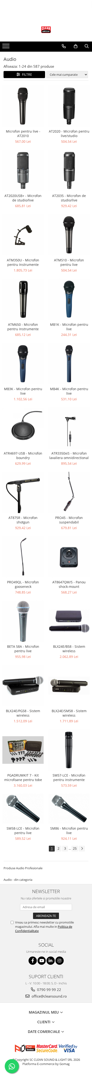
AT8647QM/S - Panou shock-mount (69, 584)
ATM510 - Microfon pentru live (69, 262)
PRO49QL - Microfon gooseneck (23, 584)
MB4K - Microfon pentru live (69, 391)
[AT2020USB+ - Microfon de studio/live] (23, 170)
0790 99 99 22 (48, 989)
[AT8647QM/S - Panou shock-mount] (69, 556)
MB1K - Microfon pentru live (69, 326)
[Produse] (6, 47)
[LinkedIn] (50, 961)
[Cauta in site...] (86, 46)
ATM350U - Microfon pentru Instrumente (23, 262)
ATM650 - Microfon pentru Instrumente (23, 326)
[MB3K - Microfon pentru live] (23, 363)
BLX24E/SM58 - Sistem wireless (69, 713)
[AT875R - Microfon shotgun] (23, 492)
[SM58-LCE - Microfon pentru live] (23, 809)
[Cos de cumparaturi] (76, 46)
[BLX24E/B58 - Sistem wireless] (69, 621)
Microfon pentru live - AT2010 (23, 133)
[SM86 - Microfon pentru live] (69, 809)
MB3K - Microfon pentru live (23, 391)
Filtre (26, 74)
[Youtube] (42, 961)
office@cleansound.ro (49, 996)
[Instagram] (59, 961)
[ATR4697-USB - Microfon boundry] (23, 428)
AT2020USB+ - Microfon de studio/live (23, 197)
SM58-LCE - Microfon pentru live (23, 830)
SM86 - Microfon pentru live (69, 830)
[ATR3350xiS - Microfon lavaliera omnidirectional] (69, 428)
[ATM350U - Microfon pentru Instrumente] (23, 234)
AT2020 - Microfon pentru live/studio (69, 133)
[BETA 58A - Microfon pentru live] (23, 621)
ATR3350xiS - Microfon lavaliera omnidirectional (69, 455)
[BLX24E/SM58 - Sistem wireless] (69, 686)
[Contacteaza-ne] (64, 46)
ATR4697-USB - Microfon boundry (23, 455)
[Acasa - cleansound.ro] (46, 29)
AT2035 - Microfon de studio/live (69, 197)
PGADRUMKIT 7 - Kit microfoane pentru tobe (23, 777)
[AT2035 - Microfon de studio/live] (69, 170)
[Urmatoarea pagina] (82, 849)
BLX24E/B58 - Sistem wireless (69, 648)
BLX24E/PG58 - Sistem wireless (23, 713)
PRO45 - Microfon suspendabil (69, 519)
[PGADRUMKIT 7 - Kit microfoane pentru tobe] (23, 750)
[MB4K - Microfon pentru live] (69, 363)
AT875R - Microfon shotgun (23, 519)
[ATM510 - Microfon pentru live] (69, 234)
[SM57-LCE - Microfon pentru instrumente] (69, 750)
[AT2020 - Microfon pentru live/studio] (69, 106)
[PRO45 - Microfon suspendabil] (69, 492)
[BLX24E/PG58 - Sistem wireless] (23, 685)
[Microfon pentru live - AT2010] (23, 106)
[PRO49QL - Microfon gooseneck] (23, 556)
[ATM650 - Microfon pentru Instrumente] (23, 299)
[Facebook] (33, 961)
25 (75, 848)
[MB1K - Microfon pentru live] (69, 299)
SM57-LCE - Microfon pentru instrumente (69, 777)
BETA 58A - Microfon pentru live (23, 648)
